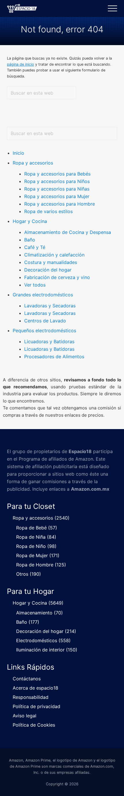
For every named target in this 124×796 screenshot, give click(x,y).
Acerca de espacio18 (35, 688)
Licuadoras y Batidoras (49, 341)
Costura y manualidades (50, 262)
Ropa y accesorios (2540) (41, 518)
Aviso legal (24, 716)
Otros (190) (28, 574)
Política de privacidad (36, 706)
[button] (112, 8)
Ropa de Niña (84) (36, 537)
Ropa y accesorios (33, 163)
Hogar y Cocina (30, 221)
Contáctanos (27, 679)
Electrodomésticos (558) (43, 640)
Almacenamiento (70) (39, 613)
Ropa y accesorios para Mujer (56, 196)
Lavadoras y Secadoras (50, 306)
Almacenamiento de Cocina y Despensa (67, 232)
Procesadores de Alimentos (54, 356)
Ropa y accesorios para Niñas (56, 189)
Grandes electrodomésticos (43, 295)
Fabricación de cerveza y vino (57, 277)
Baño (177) (27, 622)
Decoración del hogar (48, 270)
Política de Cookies (34, 725)
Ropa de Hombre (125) (41, 565)
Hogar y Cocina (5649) (38, 603)
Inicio (18, 153)
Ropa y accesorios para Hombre (59, 204)
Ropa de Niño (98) (36, 546)
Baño (29, 240)
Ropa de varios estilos (48, 211)
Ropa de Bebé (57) (36, 528)
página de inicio (20, 64)
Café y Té (34, 247)
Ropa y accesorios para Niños (57, 181)
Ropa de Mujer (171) (37, 555)
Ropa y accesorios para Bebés (57, 174)
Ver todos (35, 285)
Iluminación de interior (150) (46, 650)
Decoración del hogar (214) (46, 631)
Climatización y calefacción (54, 255)
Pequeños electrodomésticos (44, 330)
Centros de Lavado (45, 321)
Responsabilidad (30, 697)
